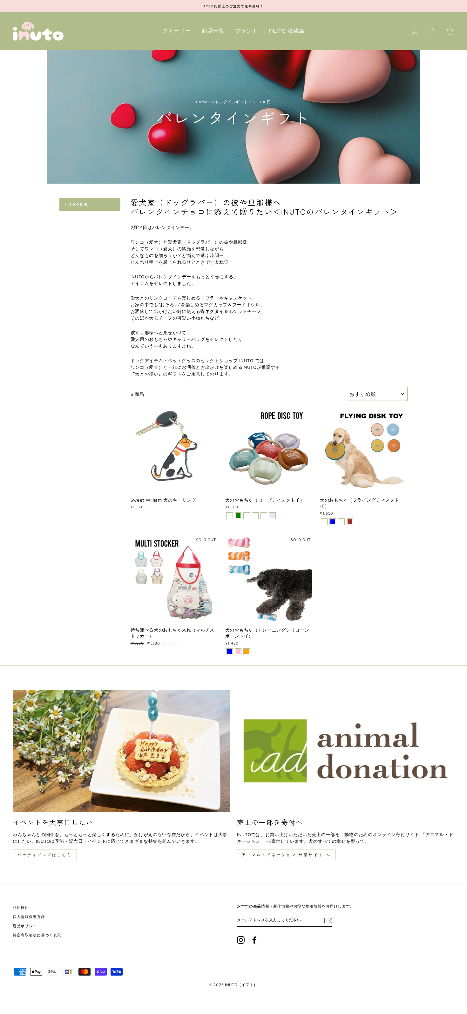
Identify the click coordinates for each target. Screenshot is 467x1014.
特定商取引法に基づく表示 (37, 935)
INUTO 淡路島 (286, 31)
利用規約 (21, 907)
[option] (233, 6)
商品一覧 (213, 31)
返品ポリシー (25, 926)
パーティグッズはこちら (44, 854)
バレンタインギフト (230, 102)
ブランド (246, 31)
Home (201, 102)
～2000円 (76, 204)
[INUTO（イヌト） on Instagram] (241, 940)
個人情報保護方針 (29, 917)
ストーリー (177, 31)
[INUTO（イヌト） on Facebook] (254, 940)
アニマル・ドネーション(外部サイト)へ (286, 854)
